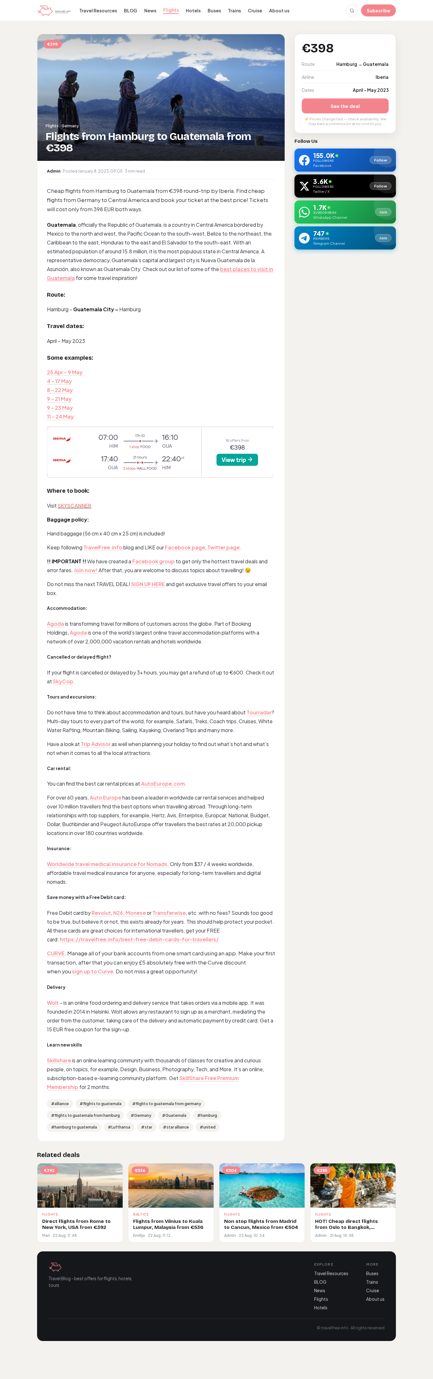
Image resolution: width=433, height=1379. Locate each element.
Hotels (193, 10)
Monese (136, 912)
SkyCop (63, 681)
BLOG (130, 10)
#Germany (141, 1115)
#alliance (60, 1103)
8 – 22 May (60, 390)
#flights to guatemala (100, 1103)
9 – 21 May (59, 398)
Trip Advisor (96, 744)
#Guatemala (174, 1115)
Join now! (86, 570)
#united (208, 1127)
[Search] (352, 10)
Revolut (101, 912)
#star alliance (176, 1127)
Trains (234, 10)
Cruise (255, 10)
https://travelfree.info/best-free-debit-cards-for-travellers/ (139, 939)
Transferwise (169, 912)
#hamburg (207, 1115)
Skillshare (59, 1060)
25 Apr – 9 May (65, 372)
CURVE (56, 953)
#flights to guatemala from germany (166, 1103)
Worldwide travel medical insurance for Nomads (107, 864)
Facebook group (153, 561)
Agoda (55, 623)
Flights (171, 10)
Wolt (53, 1002)
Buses (214, 10)
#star (146, 1127)
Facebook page (185, 547)
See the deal (345, 106)
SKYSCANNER (74, 505)
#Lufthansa (119, 1127)
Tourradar (259, 712)
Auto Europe (105, 797)
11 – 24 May (60, 416)
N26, (119, 912)
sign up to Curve (92, 971)
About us (279, 10)
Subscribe (378, 10)
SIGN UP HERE (148, 584)
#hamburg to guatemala (74, 1127)
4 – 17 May (59, 381)
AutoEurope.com (163, 783)
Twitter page (223, 547)
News (150, 10)
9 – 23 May (60, 407)
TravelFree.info (102, 547)
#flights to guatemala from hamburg (85, 1115)
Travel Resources (98, 10)
